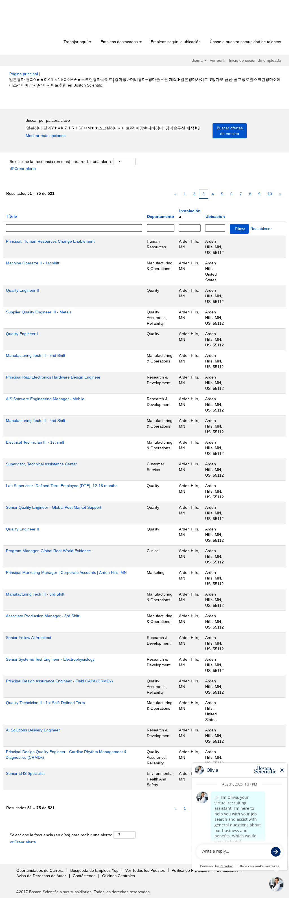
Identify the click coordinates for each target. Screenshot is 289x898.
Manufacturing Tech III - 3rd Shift (35, 594)
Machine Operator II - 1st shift (32, 263)
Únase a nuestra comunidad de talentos (245, 41)
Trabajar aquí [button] (76, 41)
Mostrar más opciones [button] (45, 135)
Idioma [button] (197, 60)
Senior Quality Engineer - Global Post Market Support (53, 507)
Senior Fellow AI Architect (28, 637)
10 (270, 194)
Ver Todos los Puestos (145, 870)
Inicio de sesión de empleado (255, 60)
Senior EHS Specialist (25, 773)
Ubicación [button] (215, 216)
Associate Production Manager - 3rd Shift (42, 616)
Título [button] (11, 216)
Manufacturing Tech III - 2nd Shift (35, 355)
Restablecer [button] (261, 228)
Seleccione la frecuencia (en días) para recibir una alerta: (61, 161)
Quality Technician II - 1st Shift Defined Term (45, 702)
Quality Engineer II (22, 290)
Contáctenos (84, 875)
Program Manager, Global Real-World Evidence (48, 550)
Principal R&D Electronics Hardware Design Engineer (53, 377)
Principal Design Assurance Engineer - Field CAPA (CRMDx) (59, 681)
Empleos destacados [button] (119, 41)
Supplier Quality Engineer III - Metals (38, 312)
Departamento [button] (160, 216)
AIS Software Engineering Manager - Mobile (45, 399)
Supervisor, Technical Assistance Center (41, 464)
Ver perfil (217, 60)
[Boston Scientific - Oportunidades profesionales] (42, 20)
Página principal (23, 74)
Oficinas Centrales (118, 875)
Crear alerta (24, 168)
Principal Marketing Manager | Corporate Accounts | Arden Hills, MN (66, 572)
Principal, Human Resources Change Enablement (50, 241)
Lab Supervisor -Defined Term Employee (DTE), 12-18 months (61, 485)
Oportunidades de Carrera (40, 870)
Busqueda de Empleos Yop (94, 870)
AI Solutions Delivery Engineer (33, 730)
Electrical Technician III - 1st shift (35, 442)
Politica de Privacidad (191, 870)
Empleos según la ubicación (176, 41)
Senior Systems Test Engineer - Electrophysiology (50, 659)
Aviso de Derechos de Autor (41, 875)
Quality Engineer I (22, 333)
